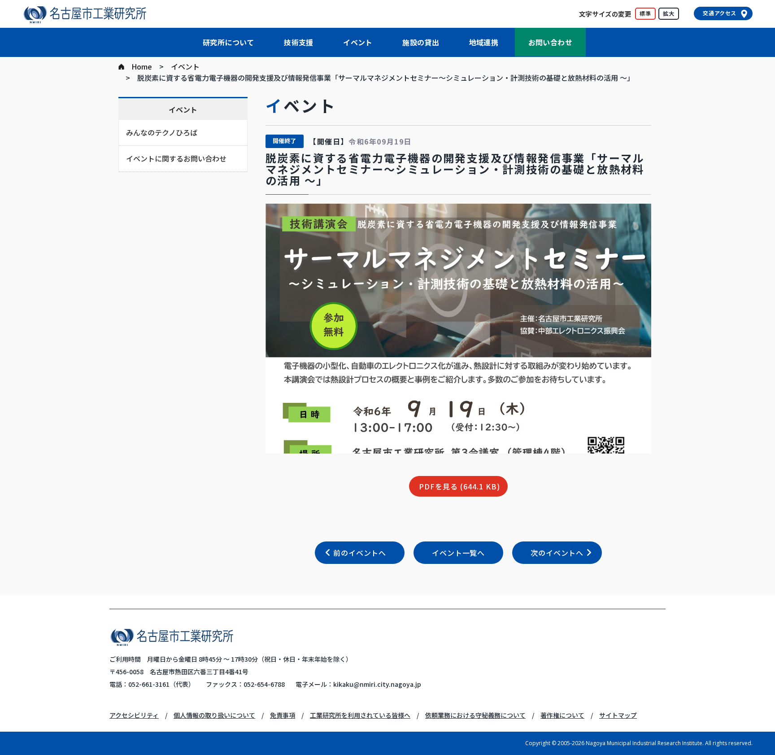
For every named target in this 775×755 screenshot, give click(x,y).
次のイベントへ (557, 552)
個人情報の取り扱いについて (214, 715)
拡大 (669, 13)
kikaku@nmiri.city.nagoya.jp (377, 684)
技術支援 (298, 42)
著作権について (562, 715)
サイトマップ (618, 715)
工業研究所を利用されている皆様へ (360, 715)
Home (141, 66)
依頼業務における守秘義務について (475, 715)
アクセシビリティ (134, 715)
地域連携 (484, 42)
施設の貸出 (420, 42)
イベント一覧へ (458, 552)
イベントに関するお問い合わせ (176, 158)
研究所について (228, 42)
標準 (645, 13)
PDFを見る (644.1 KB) (459, 486)
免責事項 (282, 715)
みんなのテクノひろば (161, 132)
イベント (358, 42)
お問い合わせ (550, 42)
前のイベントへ (359, 552)
